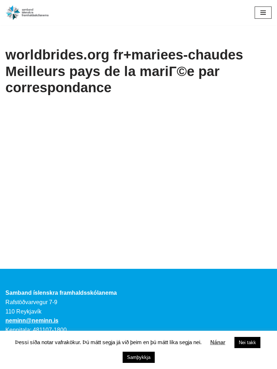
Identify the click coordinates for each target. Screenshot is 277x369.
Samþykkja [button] (138, 357)
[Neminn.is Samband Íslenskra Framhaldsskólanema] (27, 12)
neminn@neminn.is (31, 320)
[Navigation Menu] (263, 12)
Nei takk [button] (247, 342)
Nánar (217, 342)
